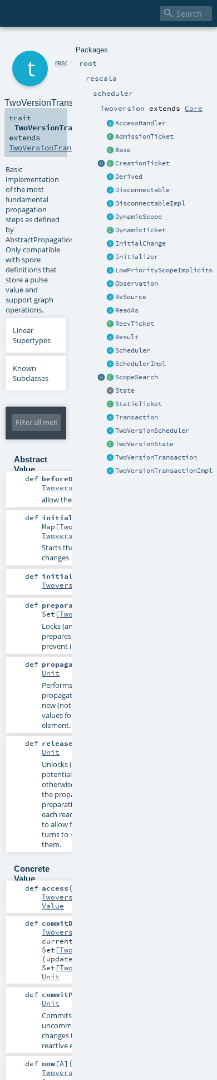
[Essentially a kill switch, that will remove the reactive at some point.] (110, 190)
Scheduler (132, 350)
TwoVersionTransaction (156, 457)
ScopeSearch (136, 377)
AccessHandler (140, 123)
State (125, 390)
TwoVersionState (144, 444)
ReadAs (127, 310)
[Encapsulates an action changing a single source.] (110, 244)
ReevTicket (134, 324)
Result (127, 337)
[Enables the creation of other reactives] (110, 163)
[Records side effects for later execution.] (110, 284)
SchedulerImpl (140, 364)
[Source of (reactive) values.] (110, 297)
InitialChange (140, 243)
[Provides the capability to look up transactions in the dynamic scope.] (110, 217)
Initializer (136, 257)
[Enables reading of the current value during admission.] (110, 137)
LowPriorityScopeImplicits (164, 270)
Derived (128, 176)
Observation (136, 283)
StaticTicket (138, 404)
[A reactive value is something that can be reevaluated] (110, 177)
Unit (51, 672)
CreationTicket (142, 163)
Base (123, 150)
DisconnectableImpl (150, 203)
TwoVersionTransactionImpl (164, 471)
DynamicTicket (140, 230)
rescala (66, 62)
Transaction (136, 417)
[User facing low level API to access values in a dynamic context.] (110, 230)
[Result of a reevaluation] (110, 337)
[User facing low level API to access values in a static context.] (110, 404)
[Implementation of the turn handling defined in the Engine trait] (110, 431)
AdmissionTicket (144, 136)
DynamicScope (138, 217)
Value (53, 905)
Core (194, 108)
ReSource (130, 297)
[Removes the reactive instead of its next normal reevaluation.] (110, 203)
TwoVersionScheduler (152, 430)
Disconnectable (142, 190)
